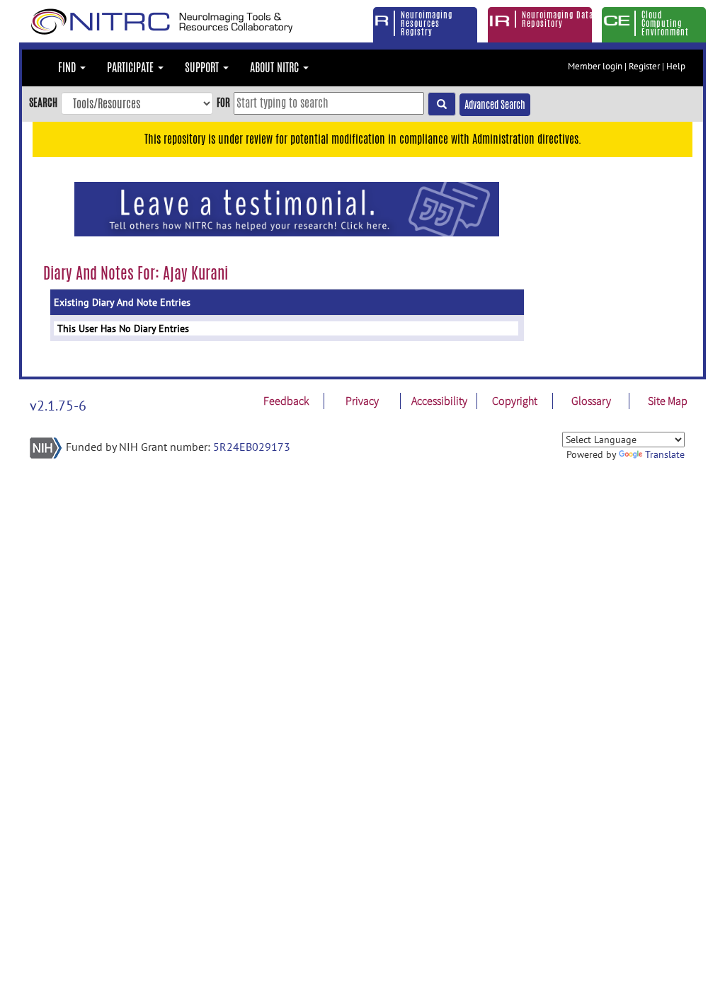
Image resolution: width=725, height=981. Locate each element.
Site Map (667, 401)
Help (675, 66)
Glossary (591, 401)
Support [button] (203, 67)
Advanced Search (494, 105)
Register (644, 66)
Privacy (362, 401)
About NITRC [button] (276, 67)
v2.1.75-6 (58, 405)
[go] (442, 104)
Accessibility (439, 401)
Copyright (514, 401)
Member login (595, 66)
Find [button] (68, 67)
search (43, 102)
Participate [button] (131, 67)
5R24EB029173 (251, 447)
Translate (665, 454)
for (223, 102)
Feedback (286, 401)
